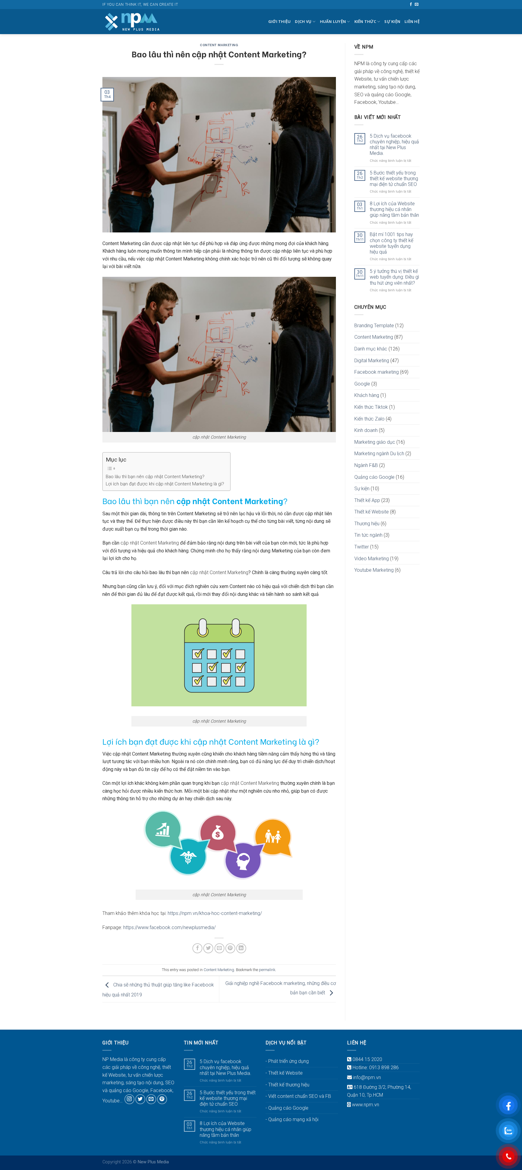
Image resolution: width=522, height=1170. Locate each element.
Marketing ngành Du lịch (379, 453)
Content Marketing (219, 44)
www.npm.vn (365, 1105)
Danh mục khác (370, 349)
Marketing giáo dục (374, 442)
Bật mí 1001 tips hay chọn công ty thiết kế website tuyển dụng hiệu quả (391, 243)
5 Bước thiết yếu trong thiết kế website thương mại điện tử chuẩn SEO (394, 178)
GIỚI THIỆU (279, 21)
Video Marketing (371, 558)
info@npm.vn (367, 1077)
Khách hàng (366, 395)
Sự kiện (392, 21)
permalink (267, 969)
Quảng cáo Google (374, 477)
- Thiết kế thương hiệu (287, 1085)
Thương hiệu (366, 523)
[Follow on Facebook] (411, 4)
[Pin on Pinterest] (230, 948)
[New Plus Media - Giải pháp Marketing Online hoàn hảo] (132, 22)
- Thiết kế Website (284, 1073)
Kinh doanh (366, 430)
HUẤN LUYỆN (333, 21)
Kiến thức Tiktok (371, 407)
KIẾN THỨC (365, 21)
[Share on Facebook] (197, 948)
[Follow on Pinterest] (162, 1099)
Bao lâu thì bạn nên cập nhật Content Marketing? (155, 476)
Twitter (361, 547)
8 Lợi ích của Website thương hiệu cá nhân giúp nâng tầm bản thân (394, 209)
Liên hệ (412, 21)
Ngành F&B (366, 465)
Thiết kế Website (371, 512)
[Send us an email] (416, 4)
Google (362, 384)
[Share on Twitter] (208, 948)
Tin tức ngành (368, 535)
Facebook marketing (376, 372)
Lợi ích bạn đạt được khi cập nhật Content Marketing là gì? (165, 484)
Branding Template (374, 325)
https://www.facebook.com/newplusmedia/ (169, 927)
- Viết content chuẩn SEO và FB (298, 1096)
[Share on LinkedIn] (241, 948)
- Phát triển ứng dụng (287, 1061)
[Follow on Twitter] (140, 1099)
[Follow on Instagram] (129, 1099)
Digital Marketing (371, 360)
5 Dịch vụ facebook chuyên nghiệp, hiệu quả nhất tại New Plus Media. (394, 144)
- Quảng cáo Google (287, 1108)
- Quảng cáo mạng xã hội (292, 1119)
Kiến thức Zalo (369, 419)
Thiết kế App (367, 500)
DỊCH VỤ (303, 21)
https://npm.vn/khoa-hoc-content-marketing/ (215, 913)
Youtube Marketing (374, 570)
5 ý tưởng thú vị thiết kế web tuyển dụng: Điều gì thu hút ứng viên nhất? (394, 277)
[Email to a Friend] (219, 948)
